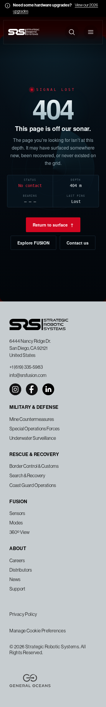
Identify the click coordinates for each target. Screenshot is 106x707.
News (14, 579)
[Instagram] (15, 389)
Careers (17, 560)
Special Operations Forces (34, 428)
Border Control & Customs (34, 466)
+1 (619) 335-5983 (26, 367)
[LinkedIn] (48, 389)
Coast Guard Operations (32, 485)
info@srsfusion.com (28, 375)
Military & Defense (33, 407)
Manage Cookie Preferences (37, 630)
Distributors (20, 570)
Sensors (17, 513)
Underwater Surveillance (32, 438)
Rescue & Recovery (34, 454)
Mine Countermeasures (31, 419)
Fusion (18, 501)
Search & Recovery (27, 475)
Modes (16, 522)
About (17, 548)
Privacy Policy (23, 614)
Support (17, 588)
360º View (19, 532)
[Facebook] (32, 389)
